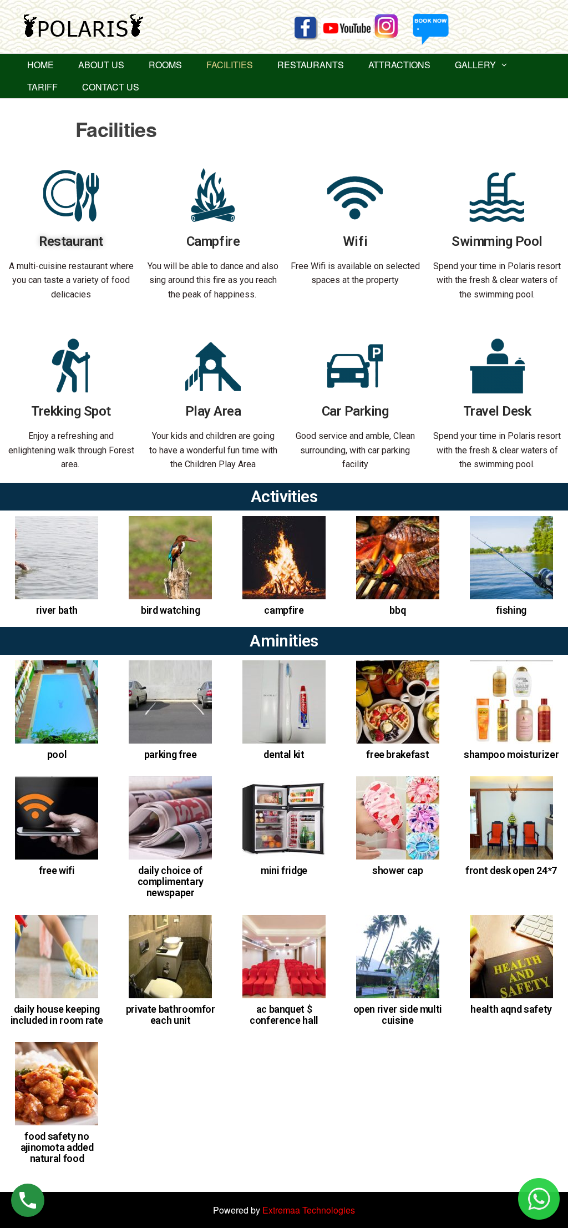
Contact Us (110, 86)
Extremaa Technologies (308, 1210)
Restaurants (310, 64)
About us (101, 64)
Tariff (42, 86)
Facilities (229, 64)
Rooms (165, 64)
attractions (399, 64)
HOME (40, 64)
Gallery (475, 64)
